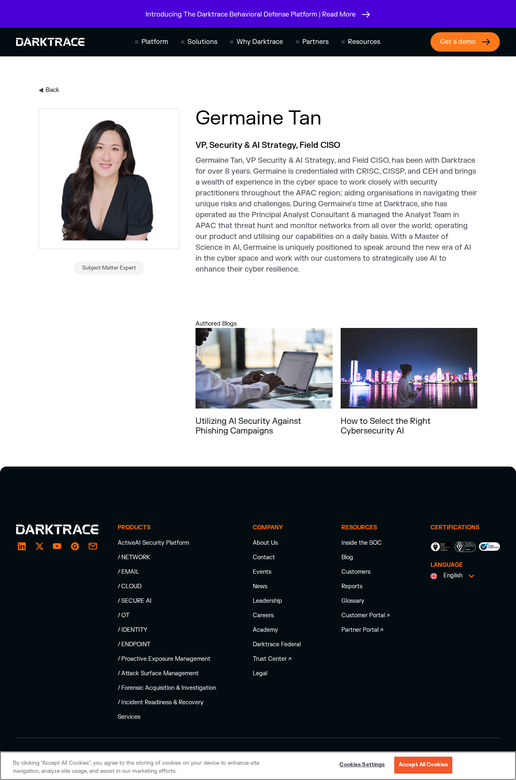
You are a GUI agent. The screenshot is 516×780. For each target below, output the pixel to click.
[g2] (75, 546)
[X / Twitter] (39, 546)
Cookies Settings (362, 764)
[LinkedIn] (21, 546)
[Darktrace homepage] (50, 42)
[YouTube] (57, 546)
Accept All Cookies (423, 764)
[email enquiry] (92, 546)
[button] (152, 41)
